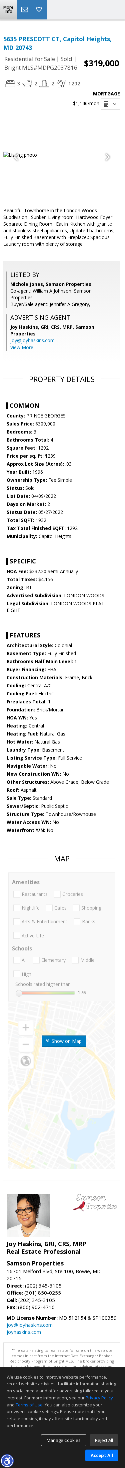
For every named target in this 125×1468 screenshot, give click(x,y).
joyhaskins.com (24, 1331)
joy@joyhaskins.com (32, 340)
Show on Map (66, 1041)
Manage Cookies (64, 1440)
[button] (7, 1461)
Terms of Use (29, 1405)
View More (21, 347)
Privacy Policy (99, 1398)
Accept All (102, 1455)
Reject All (104, 1440)
